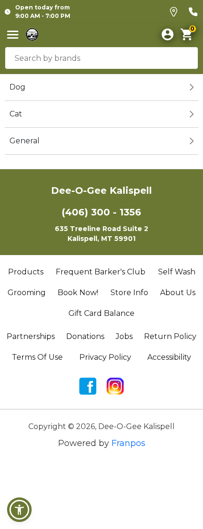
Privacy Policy (105, 357)
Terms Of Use (37, 357)
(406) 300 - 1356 (101, 212)
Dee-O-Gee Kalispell (101, 190)
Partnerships (31, 336)
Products (25, 271)
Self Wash (176, 271)
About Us (177, 292)
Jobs (124, 336)
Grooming (27, 292)
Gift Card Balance (101, 313)
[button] (19, 510)
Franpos (128, 443)
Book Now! (78, 292)
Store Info (129, 292)
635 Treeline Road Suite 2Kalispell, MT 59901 (101, 233)
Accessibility (169, 357)
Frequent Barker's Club (100, 271)
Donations (85, 336)
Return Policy (170, 336)
